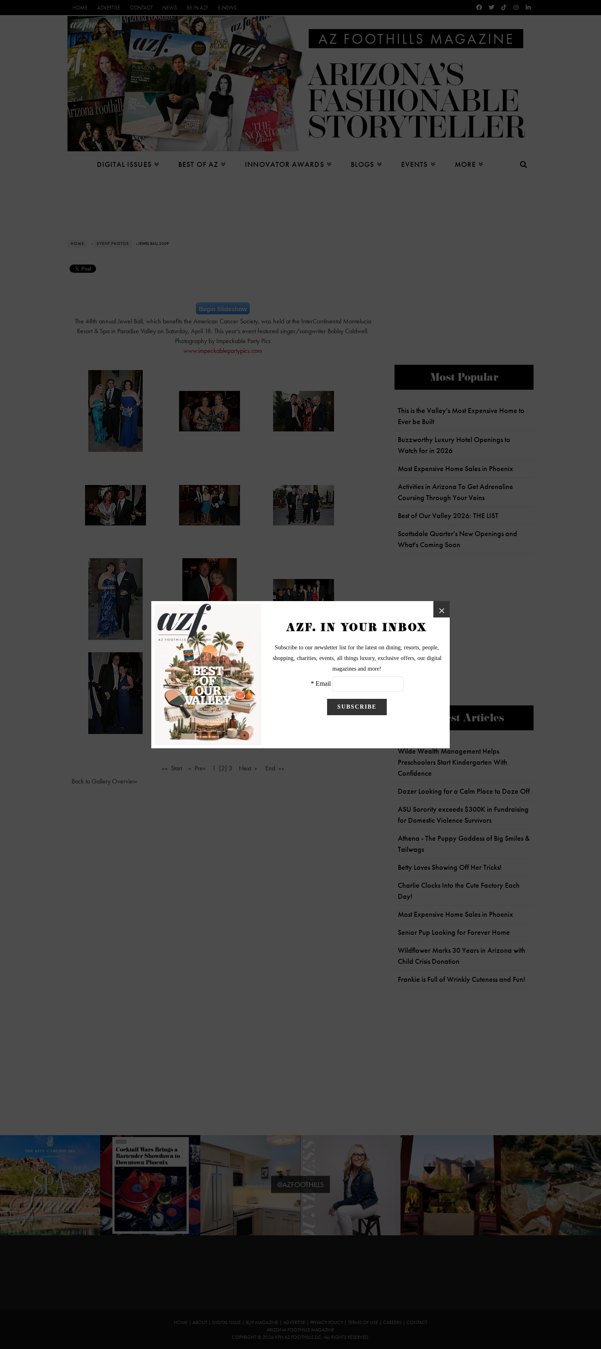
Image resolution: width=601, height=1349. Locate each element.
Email (323, 683)
